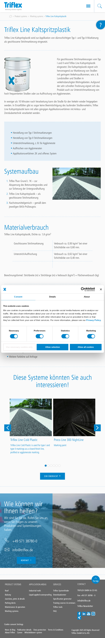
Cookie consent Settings (13, 624)
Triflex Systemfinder (61, 590)
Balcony (8, 594)
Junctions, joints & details (15, 598)
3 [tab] (51, 466)
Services (57, 584)
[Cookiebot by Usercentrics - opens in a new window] (83, 289)
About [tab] (87, 297)
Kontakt (25, 560)
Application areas (37, 584)
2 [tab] (48, 466)
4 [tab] (54, 466)
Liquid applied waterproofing (40, 594)
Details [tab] (52, 297)
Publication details (24, 629)
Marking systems (36, 16)
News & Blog (10, 629)
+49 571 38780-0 (24, 541)
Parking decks (10, 603)
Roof (6, 590)
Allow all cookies (86, 347)
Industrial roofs (35, 590)
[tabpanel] (30, 427)
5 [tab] (57, 466)
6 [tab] (59, 466)
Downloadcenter (59, 594)
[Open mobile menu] (88, 6)
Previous (7, 427)
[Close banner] (101, 289)
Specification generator (62, 598)
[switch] (39, 336)
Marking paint (60, 445)
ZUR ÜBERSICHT (51, 476)
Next (97, 427)
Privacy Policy (93, 320)
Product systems (21, 16)
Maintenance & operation (15, 607)
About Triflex (10, 632)
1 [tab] (46, 466)
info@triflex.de (22, 550)
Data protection (39, 629)
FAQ (54, 611)
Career (19, 632)
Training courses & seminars (64, 603)
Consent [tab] (18, 297)
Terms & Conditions (55, 629)
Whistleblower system (33, 632)
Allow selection (52, 347)
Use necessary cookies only (19, 347)
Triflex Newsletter (85, 606)
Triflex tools (57, 607)
